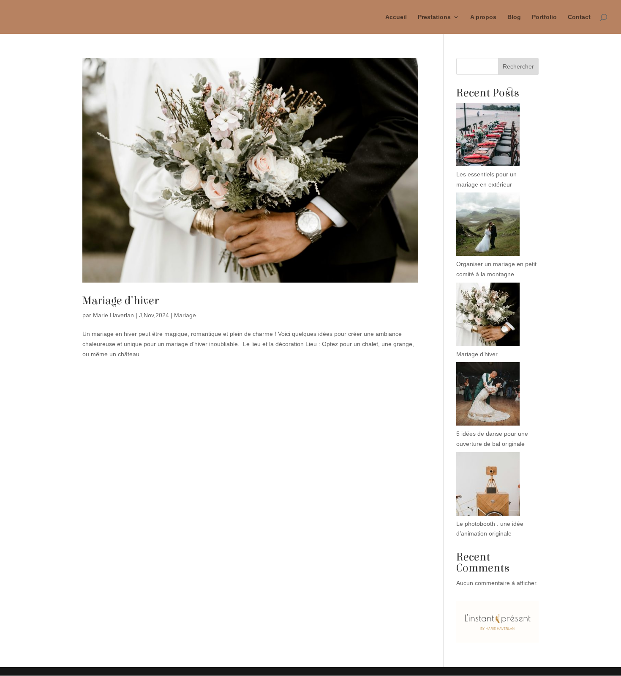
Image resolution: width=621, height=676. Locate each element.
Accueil (396, 17)
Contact (579, 17)
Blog (514, 17)
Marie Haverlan (113, 315)
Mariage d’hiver (120, 300)
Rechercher (518, 66)
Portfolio (544, 17)
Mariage (185, 315)
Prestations (434, 17)
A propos (483, 17)
